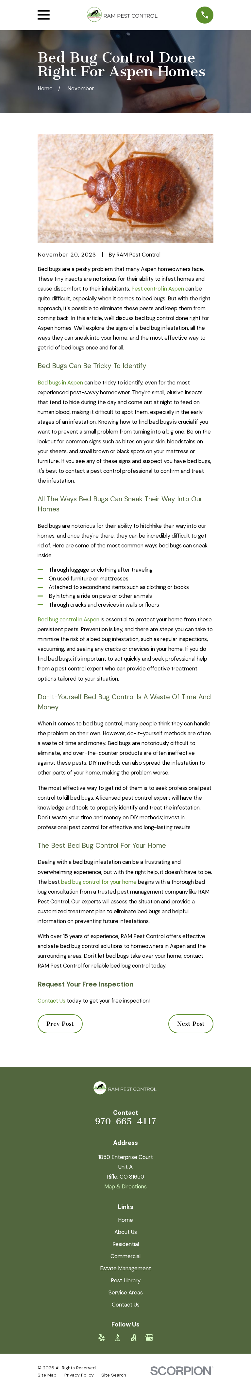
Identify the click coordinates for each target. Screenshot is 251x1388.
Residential (125, 1244)
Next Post (191, 1023)
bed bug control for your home (99, 881)
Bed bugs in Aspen (60, 382)
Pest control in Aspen (157, 288)
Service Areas (126, 1292)
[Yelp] (101, 1337)
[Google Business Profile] (149, 1337)
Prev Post (60, 1023)
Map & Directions (125, 1186)
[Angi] (133, 1337)
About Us (125, 1232)
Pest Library (126, 1280)
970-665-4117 (125, 1121)
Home (125, 1219)
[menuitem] (47, 1375)
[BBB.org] (117, 1337)
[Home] (123, 15)
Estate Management (125, 1268)
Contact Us (51, 1000)
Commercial (125, 1256)
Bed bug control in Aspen (68, 619)
